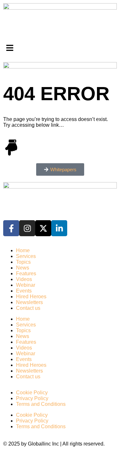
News (22, 267)
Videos (24, 279)
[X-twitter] (43, 228)
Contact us (28, 308)
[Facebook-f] (11, 228)
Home (23, 250)
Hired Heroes (31, 296)
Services (26, 256)
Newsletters (29, 302)
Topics (23, 262)
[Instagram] (27, 228)
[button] (60, 49)
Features (26, 273)
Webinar (25, 285)
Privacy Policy (32, 398)
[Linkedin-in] (59, 228)
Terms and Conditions (41, 404)
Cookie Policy (32, 392)
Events (24, 290)
